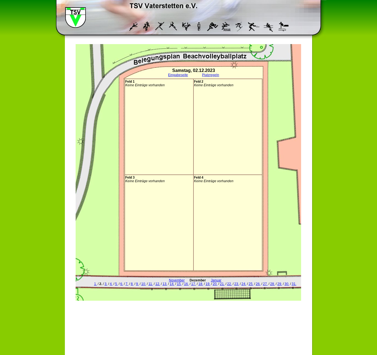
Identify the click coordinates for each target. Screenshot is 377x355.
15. (179, 284)
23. (236, 284)
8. (132, 284)
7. (127, 284)
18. (200, 284)
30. (287, 284)
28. (272, 284)
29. (279, 284)
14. (172, 284)
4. (111, 284)
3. (106, 284)
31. (294, 284)
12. (157, 284)
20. (215, 284)
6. (121, 284)
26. (258, 284)
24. (243, 284)
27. (265, 284)
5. (116, 284)
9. (137, 284)
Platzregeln (210, 75)
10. (143, 284)
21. (222, 284)
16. (186, 284)
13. (165, 284)
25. (251, 284)
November (177, 280)
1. (95, 284)
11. (150, 284)
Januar (216, 280)
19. (208, 284)
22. (229, 284)
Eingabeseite (178, 75)
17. (193, 284)
